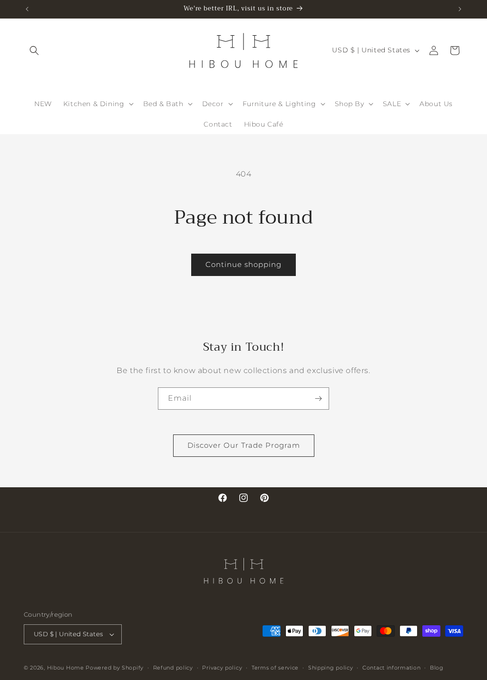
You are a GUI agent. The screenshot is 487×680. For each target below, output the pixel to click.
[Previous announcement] (27, 9)
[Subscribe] (318, 398)
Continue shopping (243, 264)
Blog (437, 667)
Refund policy (173, 667)
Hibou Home (65, 667)
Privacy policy (222, 667)
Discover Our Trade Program (243, 445)
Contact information (391, 667)
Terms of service (275, 667)
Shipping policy (330, 667)
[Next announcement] (459, 9)
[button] (34, 50)
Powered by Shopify (115, 667)
